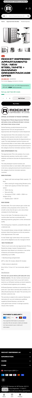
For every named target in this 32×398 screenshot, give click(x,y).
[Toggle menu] (2, 9)
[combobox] (16, 16)
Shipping (10, 81)
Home (3, 21)
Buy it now (16, 103)
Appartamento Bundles (13, 21)
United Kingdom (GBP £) (10, 370)
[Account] (26, 9)
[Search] (28, 16)
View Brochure (5, 272)
